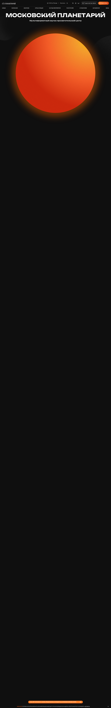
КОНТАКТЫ (87, 706)
